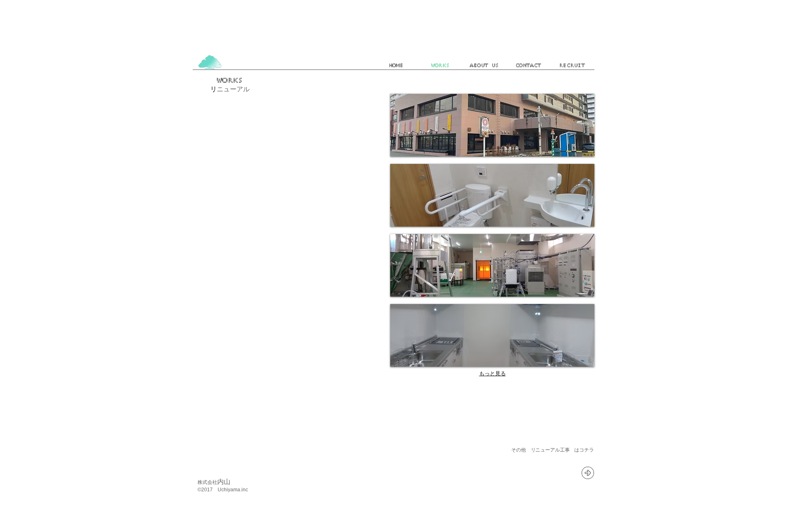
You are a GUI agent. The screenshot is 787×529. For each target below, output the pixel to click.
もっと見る (492, 373)
